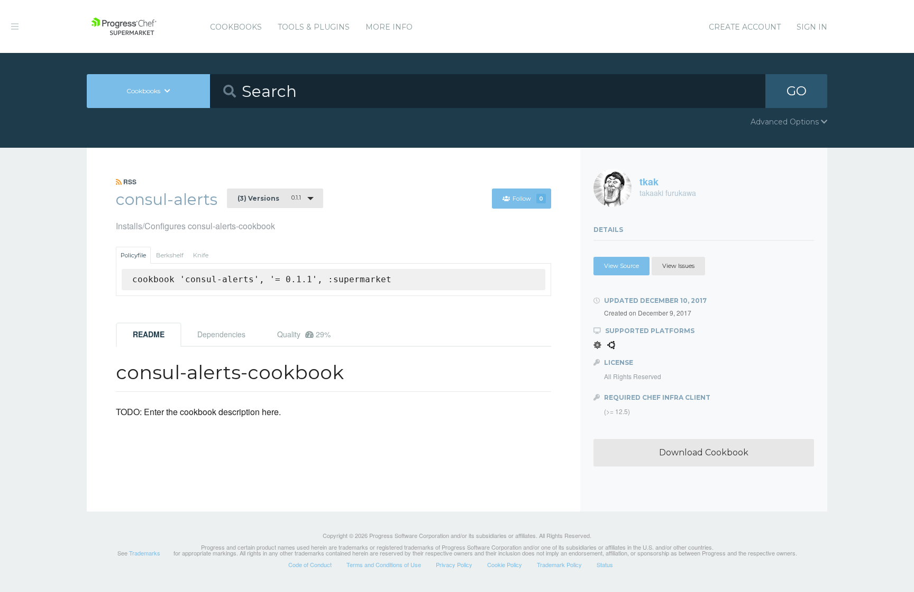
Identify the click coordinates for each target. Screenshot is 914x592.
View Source (621, 266)
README (148, 334)
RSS (129, 181)
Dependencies (221, 334)
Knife (200, 255)
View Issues (678, 266)
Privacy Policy (454, 564)
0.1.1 (269, 198)
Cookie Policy (504, 564)
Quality (304, 334)
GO (797, 90)
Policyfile (133, 255)
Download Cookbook (703, 452)
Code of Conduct (310, 564)
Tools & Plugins (314, 27)
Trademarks (144, 553)
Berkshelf (170, 255)
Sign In (812, 27)
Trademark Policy (559, 564)
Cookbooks (236, 27)
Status (605, 564)
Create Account (745, 27)
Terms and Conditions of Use (383, 564)
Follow (528, 198)
